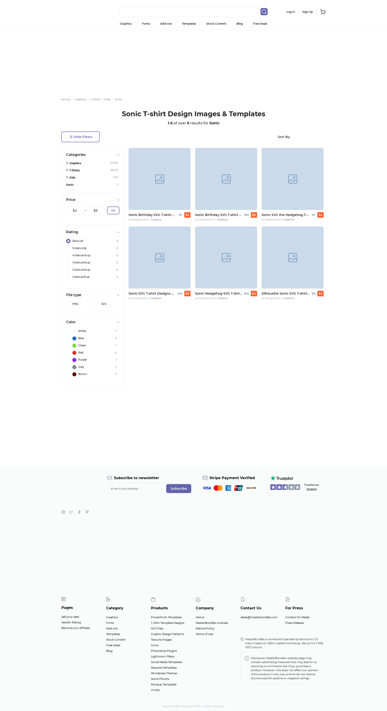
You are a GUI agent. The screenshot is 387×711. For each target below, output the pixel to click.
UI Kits (155, 690)
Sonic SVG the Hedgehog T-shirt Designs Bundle (286, 215)
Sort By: (284, 137)
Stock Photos (160, 679)
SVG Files (157, 628)
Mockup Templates (163, 684)
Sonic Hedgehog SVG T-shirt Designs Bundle (218, 293)
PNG (75, 304)
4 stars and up (81, 255)
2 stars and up (81, 269)
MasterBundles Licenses (212, 623)
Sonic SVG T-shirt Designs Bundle (152, 293)
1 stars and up (81, 276)
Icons (154, 645)
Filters (83, 137)
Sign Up (307, 11)
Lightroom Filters (162, 656)
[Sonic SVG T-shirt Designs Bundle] (160, 257)
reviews (311, 489)
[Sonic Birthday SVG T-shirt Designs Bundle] (160, 179)
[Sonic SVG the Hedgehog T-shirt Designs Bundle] (293, 179)
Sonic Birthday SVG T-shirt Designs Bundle (153, 215)
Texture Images (161, 639)
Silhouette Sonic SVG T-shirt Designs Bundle (286, 293)
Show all (77, 241)
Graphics (126, 23)
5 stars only (79, 248)
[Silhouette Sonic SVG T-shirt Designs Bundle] (293, 257)
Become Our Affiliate (75, 628)
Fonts (146, 23)
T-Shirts (74, 170)
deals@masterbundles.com (259, 617)
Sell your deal (70, 616)
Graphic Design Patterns (167, 634)
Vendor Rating (71, 622)
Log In (290, 11)
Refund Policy (205, 628)
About (200, 617)
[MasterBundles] (75, 12)
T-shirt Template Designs (167, 623)
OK (113, 210)
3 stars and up (81, 262)
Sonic (69, 184)
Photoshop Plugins (164, 651)
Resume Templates (164, 667)
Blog (239, 23)
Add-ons (166, 23)
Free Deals (260, 23)
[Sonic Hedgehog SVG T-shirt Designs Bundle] (226, 257)
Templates (189, 23)
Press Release (294, 623)
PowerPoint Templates (166, 617)
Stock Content (216, 23)
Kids (72, 177)
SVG (104, 304)
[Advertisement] (193, 61)
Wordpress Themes (164, 673)
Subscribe (179, 489)
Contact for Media (297, 617)
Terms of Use (204, 634)
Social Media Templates (166, 662)
